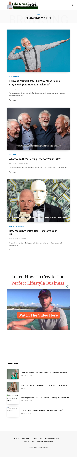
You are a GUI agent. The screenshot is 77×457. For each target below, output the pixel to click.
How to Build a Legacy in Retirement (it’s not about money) (42, 410)
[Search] (73, 5)
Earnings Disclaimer (52, 438)
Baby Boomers (14, 76)
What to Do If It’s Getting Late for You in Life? (35, 159)
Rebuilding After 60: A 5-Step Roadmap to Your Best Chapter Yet (44, 373)
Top (39, 453)
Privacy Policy (29, 442)
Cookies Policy (37, 438)
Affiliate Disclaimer (21, 438)
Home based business (16, 226)
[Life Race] (22, 5)
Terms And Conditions (45, 442)
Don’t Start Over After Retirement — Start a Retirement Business (44, 385)
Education (12, 154)
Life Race (44, 447)
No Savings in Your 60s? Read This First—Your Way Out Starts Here (45, 398)
